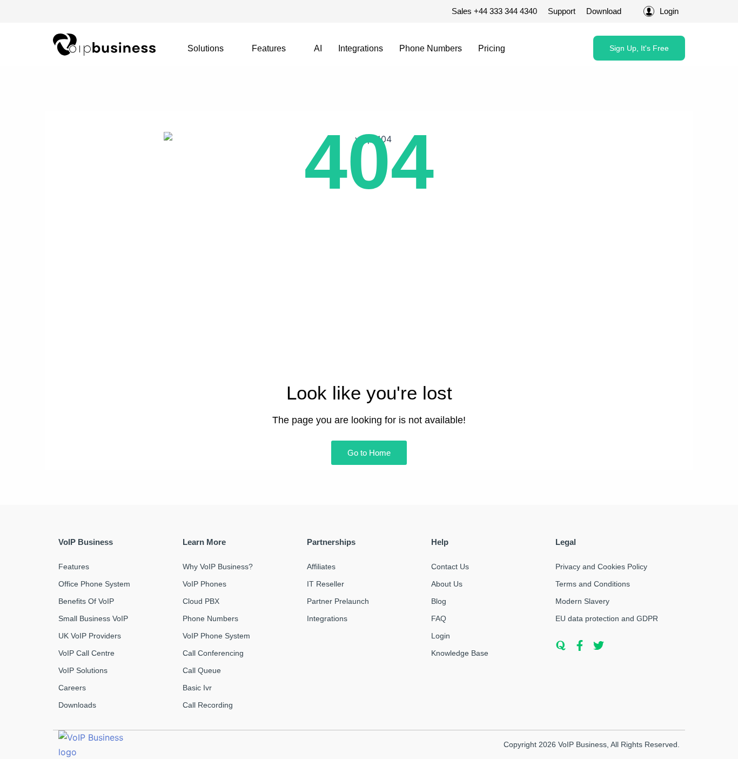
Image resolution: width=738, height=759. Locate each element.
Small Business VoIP (93, 618)
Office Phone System (94, 584)
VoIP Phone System (216, 635)
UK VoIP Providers (89, 635)
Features (269, 48)
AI (318, 48)
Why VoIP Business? (218, 566)
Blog (438, 601)
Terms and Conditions (592, 584)
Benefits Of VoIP (86, 601)
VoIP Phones (204, 584)
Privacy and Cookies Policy (601, 566)
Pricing (491, 48)
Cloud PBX (201, 601)
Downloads (77, 705)
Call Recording (208, 705)
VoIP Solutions (83, 670)
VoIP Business (582, 744)
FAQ (438, 618)
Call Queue (202, 670)
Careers (72, 687)
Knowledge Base (459, 653)
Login (440, 635)
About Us (446, 584)
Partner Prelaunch (338, 601)
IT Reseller (325, 584)
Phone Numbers (430, 48)
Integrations (360, 48)
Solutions (205, 48)
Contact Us (450, 566)
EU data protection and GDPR (606, 618)
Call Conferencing (213, 653)
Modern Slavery (582, 601)
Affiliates (321, 566)
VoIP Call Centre (86, 653)
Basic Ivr (197, 687)
